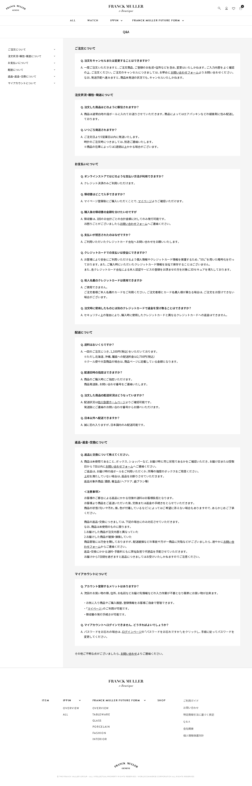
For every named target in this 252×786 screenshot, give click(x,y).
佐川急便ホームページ (111, 402)
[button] (219, 8)
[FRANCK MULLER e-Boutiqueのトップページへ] (126, 12)
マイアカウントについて (22, 83)
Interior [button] (100, 739)
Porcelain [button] (101, 727)
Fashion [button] (99, 733)
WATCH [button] (92, 20)
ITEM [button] (45, 700)
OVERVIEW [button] (71, 708)
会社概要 (188, 728)
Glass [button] (97, 721)
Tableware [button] (101, 714)
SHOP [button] (162, 700)
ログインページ (132, 632)
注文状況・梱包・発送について (24, 56)
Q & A (186, 721)
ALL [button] (73, 20)
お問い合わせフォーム (185, 72)
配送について (15, 70)
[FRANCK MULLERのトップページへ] (16, 10)
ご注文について (17, 49)
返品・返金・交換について (22, 76)
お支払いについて (18, 63)
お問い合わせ (128, 654)
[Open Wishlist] (233, 8)
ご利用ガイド (191, 700)
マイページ (145, 201)
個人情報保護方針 (193, 735)
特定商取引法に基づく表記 (198, 714)
